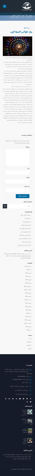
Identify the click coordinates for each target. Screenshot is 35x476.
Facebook (30, 398)
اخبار (30, 338)
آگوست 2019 (27, 323)
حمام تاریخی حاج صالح (25, 235)
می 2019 (28, 330)
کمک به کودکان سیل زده (25, 238)
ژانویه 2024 (28, 283)
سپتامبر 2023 (27, 286)
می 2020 (28, 313)
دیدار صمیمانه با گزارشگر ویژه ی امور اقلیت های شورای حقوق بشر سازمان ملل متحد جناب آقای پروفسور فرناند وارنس (17, 256)
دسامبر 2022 (28, 300)
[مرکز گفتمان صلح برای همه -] (26, 6)
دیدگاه (27, 147)
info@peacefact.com (19, 379)
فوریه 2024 (28, 280)
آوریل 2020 (28, 316)
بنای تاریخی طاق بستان (25, 228)
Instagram (16, 398)
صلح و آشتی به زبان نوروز (24, 245)
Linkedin (9, 398)
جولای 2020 (28, 306)
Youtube (20, 398)
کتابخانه (29, 345)
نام (28, 169)
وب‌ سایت (26, 186)
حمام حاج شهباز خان (26, 232)
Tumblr (5, 398)
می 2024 (28, 269)
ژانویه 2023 (28, 296)
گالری (29, 348)
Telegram (27, 401)
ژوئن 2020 (28, 310)
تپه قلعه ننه (27, 218)
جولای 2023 (28, 293)
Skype (12, 398)
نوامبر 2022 (28, 303)
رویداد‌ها (29, 342)
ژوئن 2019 (28, 326)
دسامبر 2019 (28, 320)
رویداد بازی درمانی (26, 242)
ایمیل (27, 177)
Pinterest (23, 398)
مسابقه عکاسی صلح (26, 215)
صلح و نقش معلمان (26, 225)
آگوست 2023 (27, 290)
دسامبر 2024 (28, 266)
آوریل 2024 (28, 273)
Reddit (30, 401)
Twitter (27, 398)
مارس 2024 (28, 276)
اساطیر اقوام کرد (27, 222)
